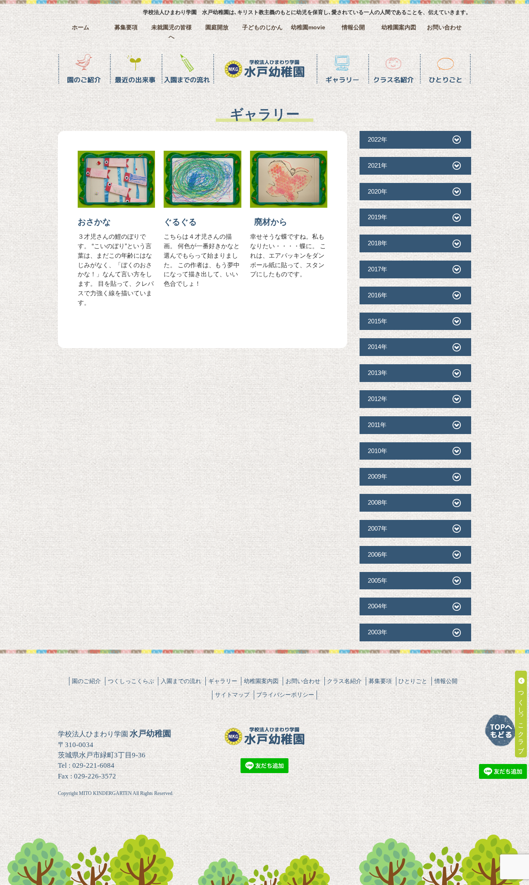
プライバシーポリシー (285, 694)
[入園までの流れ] (187, 69)
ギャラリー (222, 681)
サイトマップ (232, 694)
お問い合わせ (444, 27)
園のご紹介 (86, 681)
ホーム (80, 27)
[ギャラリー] (342, 69)
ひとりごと (412, 681)
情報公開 (353, 27)
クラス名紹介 (344, 681)
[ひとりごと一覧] (445, 69)
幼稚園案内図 (398, 27)
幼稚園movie (308, 27)
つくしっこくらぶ (131, 681)
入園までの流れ (181, 681)
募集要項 (126, 27)
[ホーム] (264, 69)
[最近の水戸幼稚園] (135, 69)
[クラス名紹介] (393, 69)
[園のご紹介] (84, 69)
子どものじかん (262, 27)
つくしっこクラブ (521, 717)
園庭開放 (217, 27)
